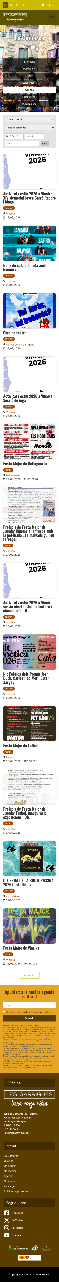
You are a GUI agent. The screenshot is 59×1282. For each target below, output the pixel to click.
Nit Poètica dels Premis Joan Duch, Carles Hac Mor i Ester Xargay (26, 678)
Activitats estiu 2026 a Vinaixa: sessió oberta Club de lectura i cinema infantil (28, 606)
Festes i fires (29, 96)
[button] (52, 17)
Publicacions (29, 103)
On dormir (10, 1165)
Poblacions (29, 68)
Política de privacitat (16, 1191)
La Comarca (11, 1155)
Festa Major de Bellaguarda (25, 463)
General (9, 208)
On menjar (10, 1171)
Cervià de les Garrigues (20, 344)
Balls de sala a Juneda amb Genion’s (24, 267)
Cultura (9, 339)
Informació (29, 61)
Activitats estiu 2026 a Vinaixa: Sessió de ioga (28, 398)
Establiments (29, 82)
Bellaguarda (13, 475)
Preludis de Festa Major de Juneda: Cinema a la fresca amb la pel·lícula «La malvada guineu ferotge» (28, 533)
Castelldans (13, 896)
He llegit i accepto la (28, 1011)
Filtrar (45, 143)
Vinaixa (10, 213)
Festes (8, 470)
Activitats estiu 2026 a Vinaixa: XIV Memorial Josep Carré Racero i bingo (29, 198)
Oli (29, 75)
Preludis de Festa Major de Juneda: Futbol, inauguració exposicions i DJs (25, 813)
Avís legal (9, 1186)
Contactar (10, 1181)
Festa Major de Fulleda (21, 745)
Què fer (8, 1160)
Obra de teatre (14, 333)
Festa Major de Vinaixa (21, 948)
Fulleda (10, 757)
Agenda (29, 89)
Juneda (10, 281)
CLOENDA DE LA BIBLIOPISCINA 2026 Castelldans (28, 882)
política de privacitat (39, 1011)
